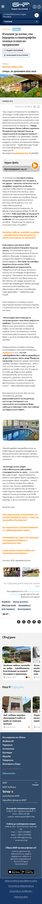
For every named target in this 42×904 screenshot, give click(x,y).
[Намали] (38, 106)
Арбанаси (7, 353)
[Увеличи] (34, 106)
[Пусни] (37, 15)
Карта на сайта (21, 897)
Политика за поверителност (21, 886)
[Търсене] (37, 21)
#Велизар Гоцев (9, 605)
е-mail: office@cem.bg (21, 837)
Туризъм (6, 29)
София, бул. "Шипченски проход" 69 (21, 827)
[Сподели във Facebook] (19, 622)
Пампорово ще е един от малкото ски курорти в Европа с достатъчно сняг (20, 540)
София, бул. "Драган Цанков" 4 (21, 811)
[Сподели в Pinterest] (34, 622)
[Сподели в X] (24, 622)
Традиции (7, 760)
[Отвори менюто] (3, 6)
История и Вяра (11, 764)
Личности (8, 748)
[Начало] (21, 5)
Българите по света (13, 737)
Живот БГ (8, 741)
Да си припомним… (13, 768)
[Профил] (39, 7)
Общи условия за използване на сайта (21, 881)
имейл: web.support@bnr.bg (21, 816)
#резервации (24, 605)
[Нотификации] (35, 7)
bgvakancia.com (20, 153)
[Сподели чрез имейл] (39, 622)
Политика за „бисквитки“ (21, 891)
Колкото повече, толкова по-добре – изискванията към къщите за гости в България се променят (20, 235)
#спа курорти (24, 609)
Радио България (14, 50)
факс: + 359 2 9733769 (21, 835)
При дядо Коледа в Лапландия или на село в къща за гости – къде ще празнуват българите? (20, 517)
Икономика (8, 773)
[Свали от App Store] (14, 871)
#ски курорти (8, 609)
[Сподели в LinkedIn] (29, 622)
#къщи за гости (20, 602)
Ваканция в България (17, 55)
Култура (7, 752)
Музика (6, 756)
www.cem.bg (21, 840)
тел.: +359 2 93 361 (21, 814)
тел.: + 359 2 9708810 (21, 832)
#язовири (6, 602)
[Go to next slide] (39, 572)
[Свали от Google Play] (27, 871)
